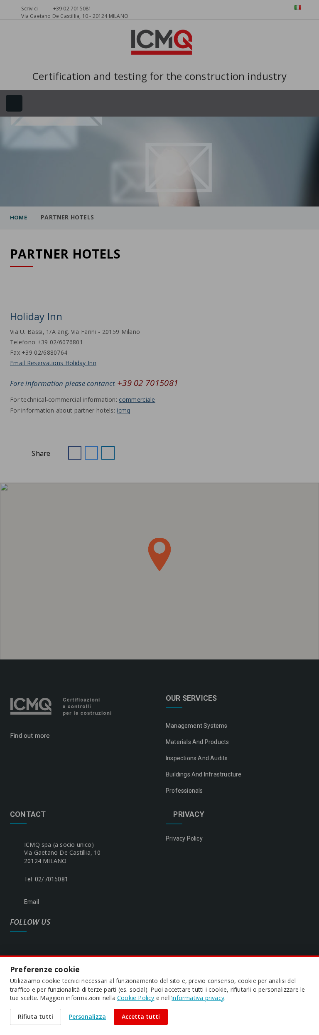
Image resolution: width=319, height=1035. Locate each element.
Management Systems (197, 725)
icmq (123, 410)
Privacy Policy (184, 838)
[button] (74, 453)
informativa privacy (198, 998)
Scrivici (29, 8)
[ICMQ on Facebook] (15, 943)
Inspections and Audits (197, 758)
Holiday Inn (36, 316)
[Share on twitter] (91, 453)
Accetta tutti (141, 1016)
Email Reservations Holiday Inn (53, 363)
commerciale (137, 399)
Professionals (184, 790)
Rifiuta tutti (35, 1016)
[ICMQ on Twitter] (56, 943)
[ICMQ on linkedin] (36, 943)
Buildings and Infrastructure (204, 774)
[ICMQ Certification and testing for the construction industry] (61, 705)
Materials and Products (197, 742)
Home (18, 217)
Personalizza (87, 1016)
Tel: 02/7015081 (46, 879)
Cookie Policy (136, 998)
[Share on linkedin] (108, 453)
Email (31, 901)
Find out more (31, 735)
